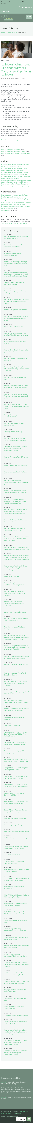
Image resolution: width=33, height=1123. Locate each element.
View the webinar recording (9, 140)
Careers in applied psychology (13, 825)
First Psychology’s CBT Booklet (11, 149)
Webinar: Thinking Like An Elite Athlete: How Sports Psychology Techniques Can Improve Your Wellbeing (16, 647)
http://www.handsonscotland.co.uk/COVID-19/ (15, 206)
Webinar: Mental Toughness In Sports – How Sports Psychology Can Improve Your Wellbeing (16, 1032)
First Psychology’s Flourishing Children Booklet (15, 153)
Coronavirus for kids (7, 208)
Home (3, 32)
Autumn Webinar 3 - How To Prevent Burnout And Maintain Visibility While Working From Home (15, 734)
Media (9, 1113)
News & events (11, 32)
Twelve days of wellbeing (11, 576)
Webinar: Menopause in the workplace (15, 309)
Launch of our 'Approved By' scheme (15, 612)
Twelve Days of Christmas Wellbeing (15, 465)
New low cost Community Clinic (13, 326)
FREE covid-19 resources (12, 855)
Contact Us (4, 1113)
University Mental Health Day (13, 431)
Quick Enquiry (25, 8)
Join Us (19, 1113)
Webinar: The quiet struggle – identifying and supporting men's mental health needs (16, 318)
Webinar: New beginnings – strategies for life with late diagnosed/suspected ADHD (16, 263)
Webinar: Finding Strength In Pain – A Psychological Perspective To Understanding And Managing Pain (15, 511)
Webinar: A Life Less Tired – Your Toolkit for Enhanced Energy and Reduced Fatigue (16, 301)
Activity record (5, 210)
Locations (4, 8)
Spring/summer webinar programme (15, 818)
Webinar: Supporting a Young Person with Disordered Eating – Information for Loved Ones (16, 368)
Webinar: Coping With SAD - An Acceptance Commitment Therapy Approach (14, 593)
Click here (4, 1082)
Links (14, 1113)
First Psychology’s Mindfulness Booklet (13, 151)
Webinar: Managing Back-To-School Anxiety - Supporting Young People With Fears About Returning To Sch (16, 637)
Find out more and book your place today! (15, 223)
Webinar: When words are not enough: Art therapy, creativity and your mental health (16, 396)
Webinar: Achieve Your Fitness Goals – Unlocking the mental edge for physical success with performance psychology (16, 274)
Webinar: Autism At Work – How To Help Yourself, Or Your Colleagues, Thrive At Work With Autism (16, 538)
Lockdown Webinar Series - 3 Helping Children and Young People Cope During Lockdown (16, 964)
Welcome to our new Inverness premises (16, 831)
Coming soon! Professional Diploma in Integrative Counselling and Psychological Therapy (15, 448)
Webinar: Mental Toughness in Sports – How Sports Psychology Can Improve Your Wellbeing (16, 568)
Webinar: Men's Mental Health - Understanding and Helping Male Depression (14, 603)
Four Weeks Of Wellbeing (12, 725)
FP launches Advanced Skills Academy (16, 1015)
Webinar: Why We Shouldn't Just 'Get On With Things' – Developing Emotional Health (16, 406)
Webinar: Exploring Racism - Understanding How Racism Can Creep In (16, 482)
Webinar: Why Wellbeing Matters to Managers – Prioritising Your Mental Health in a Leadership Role (15, 501)
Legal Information (24, 1111)
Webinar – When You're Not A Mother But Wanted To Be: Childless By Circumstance (15, 683)
